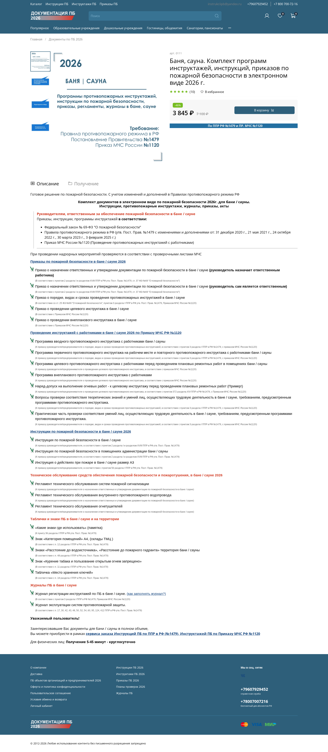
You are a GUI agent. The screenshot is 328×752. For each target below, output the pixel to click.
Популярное (39, 28)
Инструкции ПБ (57, 4)
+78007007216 (254, 701)
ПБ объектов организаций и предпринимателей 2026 (65, 680)
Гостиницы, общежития (164, 28)
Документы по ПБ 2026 (66, 39)
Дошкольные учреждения (123, 28)
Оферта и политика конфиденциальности (57, 686)
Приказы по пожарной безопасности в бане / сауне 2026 (78, 262)
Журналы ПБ (124, 693)
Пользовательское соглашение (50, 693)
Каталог (36, 4)
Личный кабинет (41, 706)
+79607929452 (257, 4)
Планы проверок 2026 (130, 686)
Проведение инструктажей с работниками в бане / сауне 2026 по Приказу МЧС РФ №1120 (105, 333)
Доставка (36, 674)
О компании (38, 667)
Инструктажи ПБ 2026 (130, 674)
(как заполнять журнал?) (146, 594)
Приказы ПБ (109, 4)
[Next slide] (156, 107)
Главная (36, 39)
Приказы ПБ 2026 (127, 680)
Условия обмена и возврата (48, 699)
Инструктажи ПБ (84, 4)
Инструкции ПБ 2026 (129, 667)
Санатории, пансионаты (205, 28)
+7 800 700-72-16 (286, 4)
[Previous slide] (60, 107)
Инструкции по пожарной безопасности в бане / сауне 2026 (80, 431)
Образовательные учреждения (76, 28)
